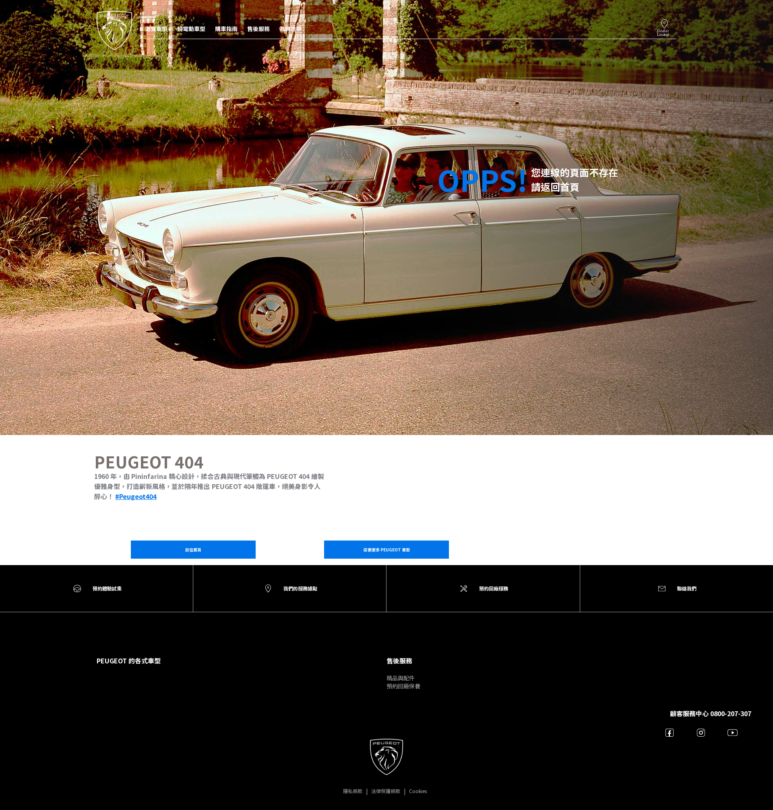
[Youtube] (732, 732)
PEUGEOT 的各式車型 (129, 660)
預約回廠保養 (403, 686)
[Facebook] (669, 732)
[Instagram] (701, 732)
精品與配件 (400, 678)
